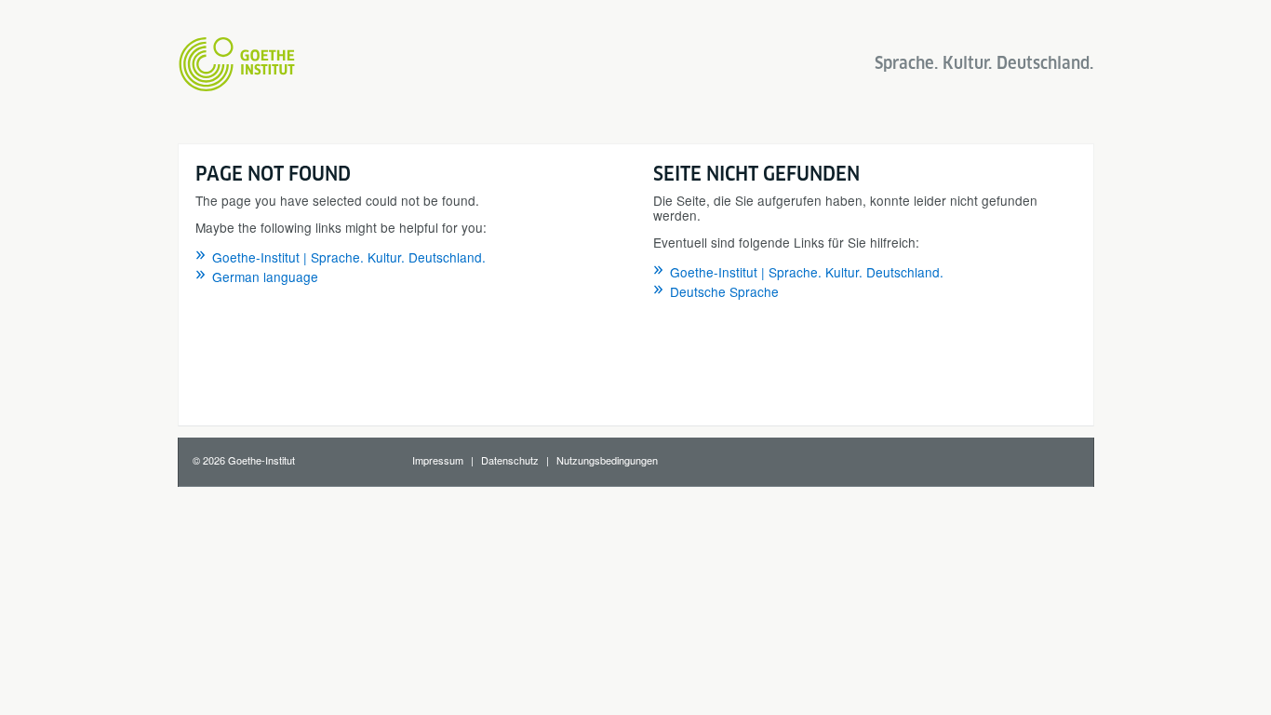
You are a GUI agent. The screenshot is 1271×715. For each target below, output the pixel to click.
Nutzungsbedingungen (607, 459)
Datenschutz (510, 459)
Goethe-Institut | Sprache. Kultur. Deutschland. (349, 257)
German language (265, 276)
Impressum (437, 459)
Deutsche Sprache (724, 291)
